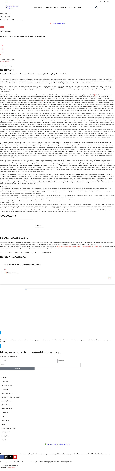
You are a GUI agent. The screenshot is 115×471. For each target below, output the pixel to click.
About (3, 424)
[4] (8, 106)
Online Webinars (6, 405)
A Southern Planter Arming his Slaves (22, 265)
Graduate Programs (7, 393)
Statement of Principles (8, 428)
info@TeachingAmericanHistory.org (83, 462)
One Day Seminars (7, 401)
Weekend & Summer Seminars (10, 397)
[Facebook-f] (2, 457)
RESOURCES (5, 14)
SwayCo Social (11, 467)
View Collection (39, 228)
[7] (111, 174)
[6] (17, 119)
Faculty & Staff (6, 432)
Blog (3, 416)
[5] (87, 106)
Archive (4, 378)
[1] (94, 95)
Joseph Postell (4, 61)
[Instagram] (6, 457)
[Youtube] (15, 457)
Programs (39, 7)
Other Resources (7, 409)
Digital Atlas (5, 420)
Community (63, 7)
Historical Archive (7, 385)
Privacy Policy (6, 436)
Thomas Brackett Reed (58, 23)
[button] (4, 45)
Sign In (4, 440)
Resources (51, 7)
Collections (5, 381)
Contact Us (106, 1)
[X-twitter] (10, 457)
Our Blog (100, 1)
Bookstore (75, 7)
